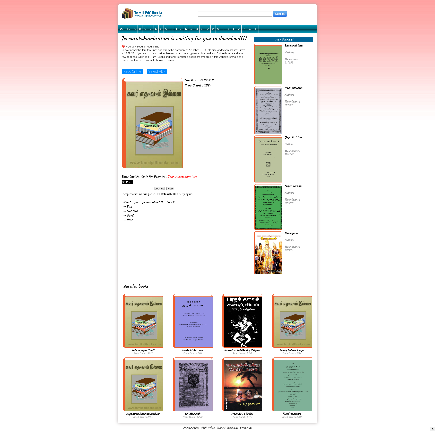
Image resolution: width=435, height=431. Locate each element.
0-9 (128, 28)
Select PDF (156, 71)
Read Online (132, 71)
